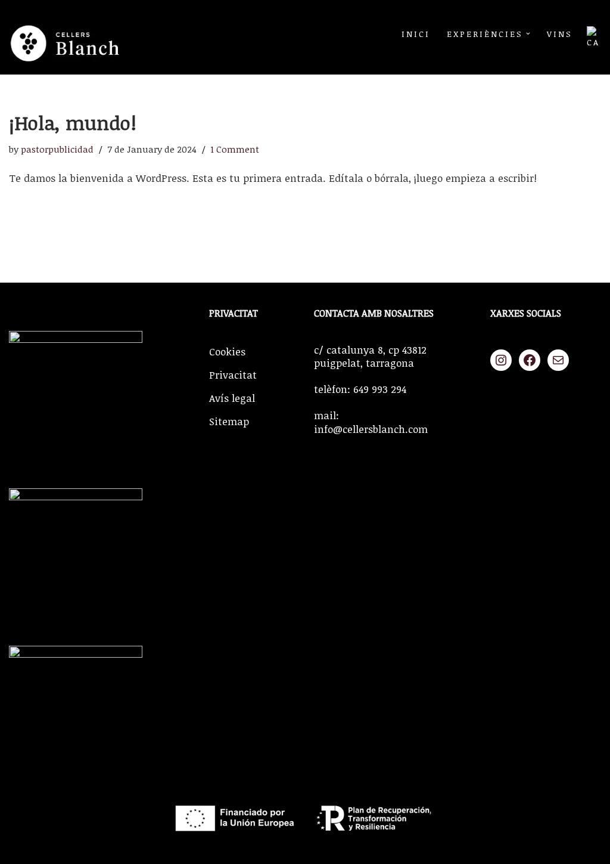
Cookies (227, 351)
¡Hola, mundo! (72, 122)
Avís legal (232, 398)
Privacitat (233, 375)
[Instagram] (501, 360)
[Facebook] (529, 360)
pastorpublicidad (57, 149)
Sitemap (229, 421)
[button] (528, 34)
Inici (416, 33)
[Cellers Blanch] (68, 37)
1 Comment (234, 149)
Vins (559, 33)
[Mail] (558, 360)
